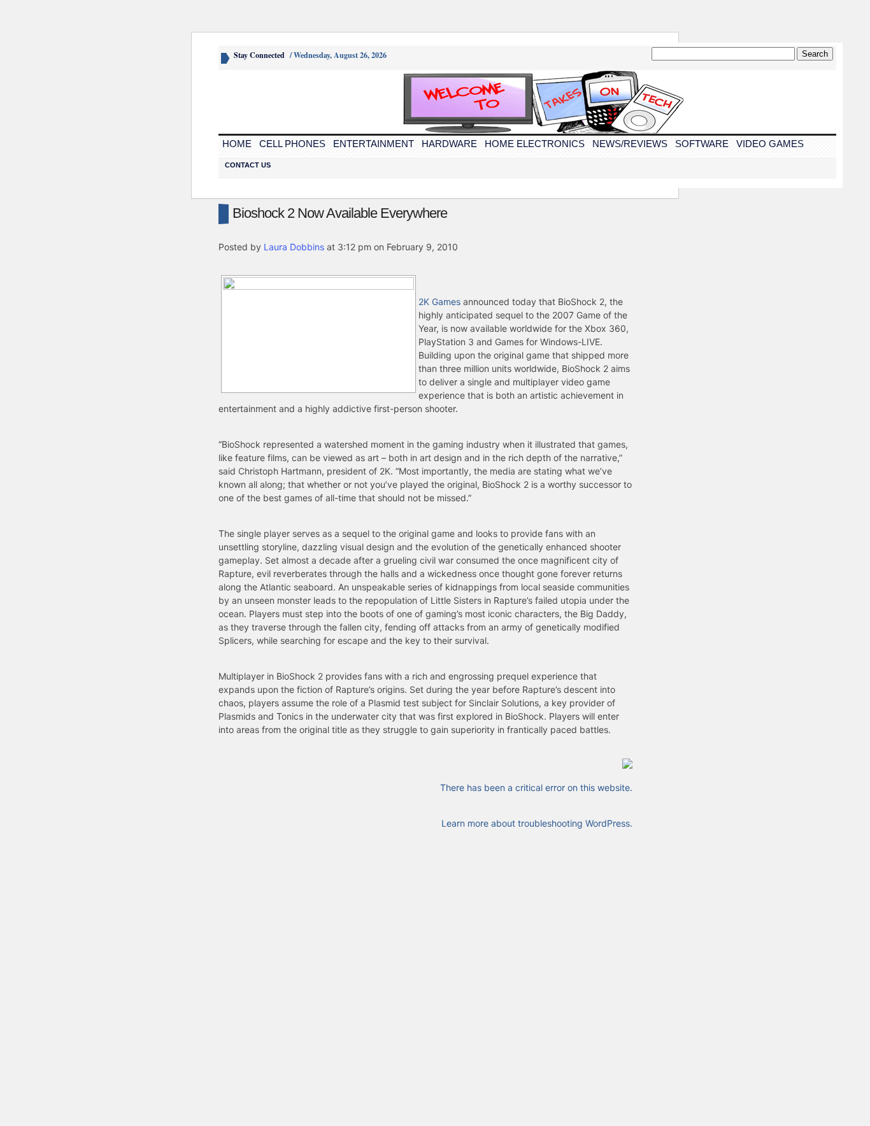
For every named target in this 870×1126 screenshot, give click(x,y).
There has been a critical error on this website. (536, 787)
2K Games (439, 301)
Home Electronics (535, 143)
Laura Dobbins (294, 246)
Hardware (449, 143)
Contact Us (248, 165)
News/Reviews (629, 143)
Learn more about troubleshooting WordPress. (536, 823)
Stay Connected (259, 55)
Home (237, 143)
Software (702, 143)
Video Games (770, 143)
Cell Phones (292, 143)
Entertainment (373, 143)
